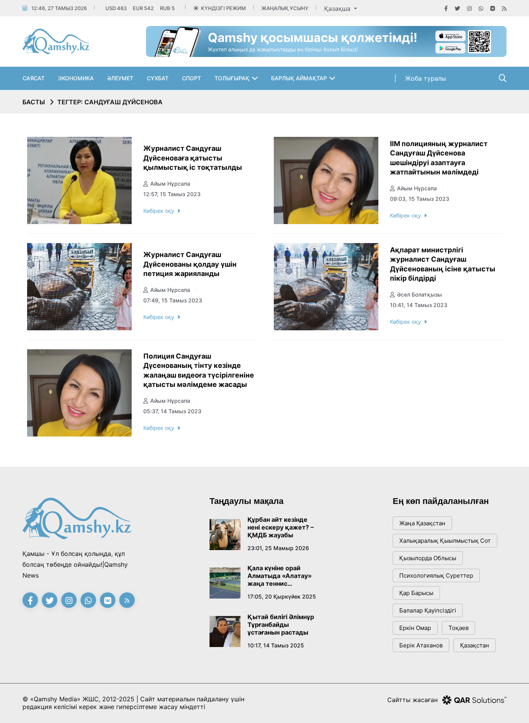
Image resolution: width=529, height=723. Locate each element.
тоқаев (458, 628)
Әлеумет (120, 78)
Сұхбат (157, 78)
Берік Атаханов (421, 645)
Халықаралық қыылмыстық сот (445, 540)
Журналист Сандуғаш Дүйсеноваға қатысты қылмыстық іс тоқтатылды (192, 157)
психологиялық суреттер (436, 575)
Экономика (76, 78)
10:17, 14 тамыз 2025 (275, 645)
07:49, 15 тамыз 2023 (172, 300)
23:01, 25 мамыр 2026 (278, 548)
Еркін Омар (415, 628)
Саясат (33, 78)
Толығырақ (232, 78)
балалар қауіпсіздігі (427, 610)
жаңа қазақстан (422, 523)
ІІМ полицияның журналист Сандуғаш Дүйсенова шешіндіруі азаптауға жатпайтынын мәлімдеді (439, 158)
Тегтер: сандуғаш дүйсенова (110, 102)
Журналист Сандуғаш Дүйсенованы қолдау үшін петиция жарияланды (190, 264)
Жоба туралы (425, 78)
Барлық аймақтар (299, 78)
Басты (33, 102)
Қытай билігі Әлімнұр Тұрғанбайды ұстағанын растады (280, 624)
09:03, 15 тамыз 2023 (419, 198)
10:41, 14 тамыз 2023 (418, 305)
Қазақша (338, 8)
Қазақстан (474, 645)
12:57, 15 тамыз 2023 (172, 194)
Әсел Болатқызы (419, 294)
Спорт (191, 78)
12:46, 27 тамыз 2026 (59, 8)
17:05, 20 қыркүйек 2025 (281, 596)
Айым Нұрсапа (170, 183)
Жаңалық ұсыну (284, 8)
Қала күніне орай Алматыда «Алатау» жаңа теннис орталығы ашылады (279, 575)
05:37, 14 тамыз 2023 (172, 411)
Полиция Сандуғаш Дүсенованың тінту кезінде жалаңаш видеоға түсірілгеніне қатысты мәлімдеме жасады (198, 370)
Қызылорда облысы (427, 558)
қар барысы (416, 593)
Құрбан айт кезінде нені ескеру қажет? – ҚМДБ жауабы (280, 527)
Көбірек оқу (158, 210)
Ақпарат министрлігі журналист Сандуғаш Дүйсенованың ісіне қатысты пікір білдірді (442, 264)
